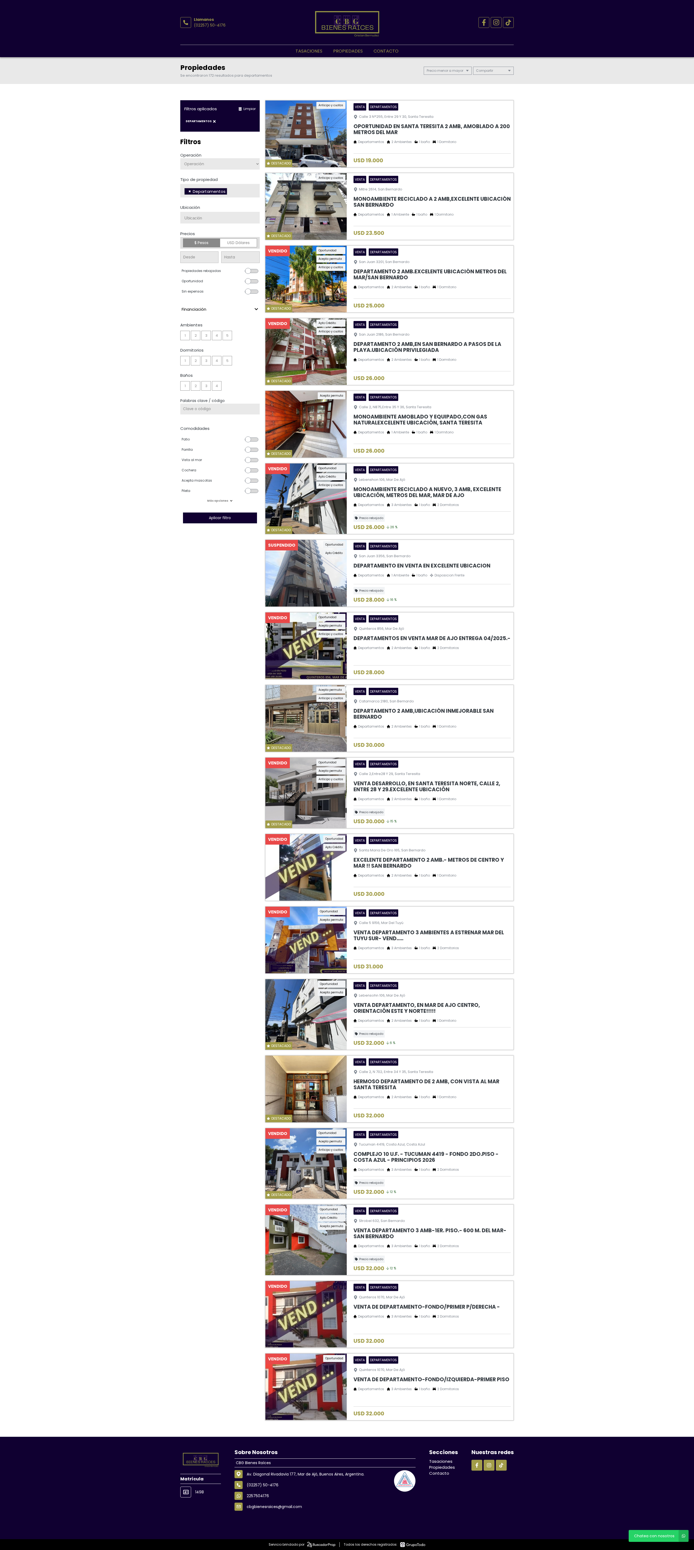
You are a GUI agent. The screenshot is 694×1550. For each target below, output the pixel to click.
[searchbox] (230, 192)
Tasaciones (308, 51)
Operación (190, 155)
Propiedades (348, 51)
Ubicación (190, 207)
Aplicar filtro (220, 517)
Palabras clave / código (202, 400)
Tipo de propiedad (199, 179)
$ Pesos (201, 242)
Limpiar (249, 108)
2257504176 (258, 1496)
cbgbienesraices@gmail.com (274, 1506)
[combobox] (220, 190)
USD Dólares (238, 242)
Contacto (386, 51)
